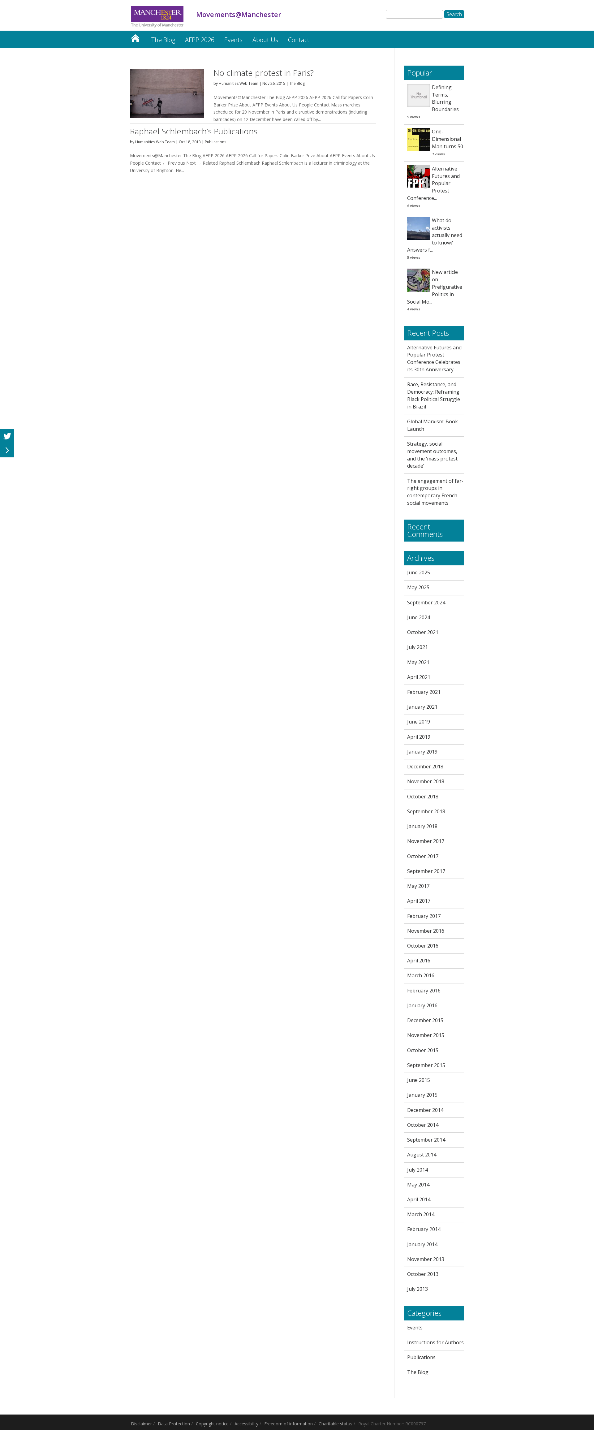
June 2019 (418, 721)
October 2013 (422, 1274)
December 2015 (425, 1020)
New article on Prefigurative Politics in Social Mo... (434, 287)
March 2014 (420, 1214)
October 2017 (422, 856)
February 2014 (424, 1229)
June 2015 (418, 1080)
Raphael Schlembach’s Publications (193, 131)
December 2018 (425, 766)
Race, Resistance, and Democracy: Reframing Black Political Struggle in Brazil (433, 395)
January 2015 (422, 1094)
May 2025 (418, 587)
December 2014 (425, 1110)
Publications (215, 142)
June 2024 (418, 617)
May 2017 (418, 886)
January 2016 (422, 1005)
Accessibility (246, 1424)
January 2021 (422, 706)
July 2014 (417, 1169)
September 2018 (426, 811)
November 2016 (425, 930)
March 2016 (420, 975)
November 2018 (425, 781)
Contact (298, 40)
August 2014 (421, 1154)
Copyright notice (212, 1424)
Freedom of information (288, 1424)
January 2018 (422, 826)
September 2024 (426, 602)
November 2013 (425, 1259)
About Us (265, 40)
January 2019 (422, 751)
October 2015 (422, 1050)
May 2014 (418, 1184)
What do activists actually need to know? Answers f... (434, 235)
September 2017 (426, 871)
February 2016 (424, 990)
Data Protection (174, 1424)
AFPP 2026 (199, 40)
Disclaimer (141, 1424)
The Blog (163, 40)
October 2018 (422, 796)
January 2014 (422, 1244)
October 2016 (422, 945)
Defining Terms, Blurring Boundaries (445, 98)
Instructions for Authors (435, 1342)
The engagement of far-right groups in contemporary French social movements (435, 491)
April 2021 (418, 677)
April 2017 (418, 900)
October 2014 (422, 1124)
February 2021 (424, 692)
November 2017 (425, 841)
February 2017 (424, 916)
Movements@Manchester (135, 36)
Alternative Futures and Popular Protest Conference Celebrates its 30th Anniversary (434, 358)
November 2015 (425, 1035)
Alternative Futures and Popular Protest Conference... (433, 183)
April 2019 (418, 736)
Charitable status (335, 1424)
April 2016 (418, 960)
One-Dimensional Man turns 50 (447, 139)
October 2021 (422, 632)
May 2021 (418, 662)
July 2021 (417, 647)
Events (233, 40)
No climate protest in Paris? (263, 72)
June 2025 (418, 572)
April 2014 (418, 1199)
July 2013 (417, 1288)
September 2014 (426, 1139)
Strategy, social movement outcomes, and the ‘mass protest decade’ (432, 454)
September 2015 (426, 1065)
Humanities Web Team (238, 83)
